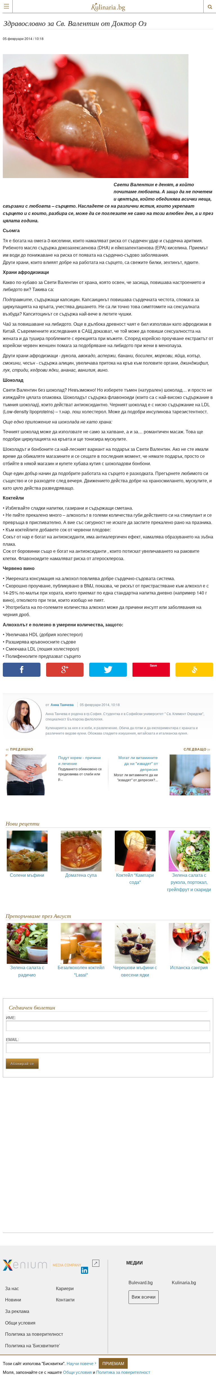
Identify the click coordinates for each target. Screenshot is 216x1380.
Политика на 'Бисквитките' (32, 1345)
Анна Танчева (62, 704)
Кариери (65, 1288)
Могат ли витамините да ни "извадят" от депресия (138, 763)
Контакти (65, 1299)
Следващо (197, 749)
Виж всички (144, 1297)
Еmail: (12, 1039)
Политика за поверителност (123, 1372)
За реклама (17, 1311)
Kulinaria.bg (184, 1282)
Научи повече (80, 1363)
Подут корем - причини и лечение (79, 760)
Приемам (113, 1363)
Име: (11, 1017)
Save (153, 665)
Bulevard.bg (141, 1282)
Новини (13, 1299)
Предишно (19, 749)
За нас (12, 1288)
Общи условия (77, 1372)
